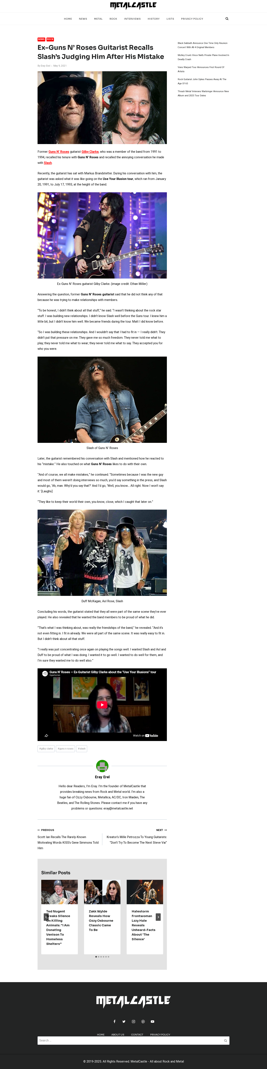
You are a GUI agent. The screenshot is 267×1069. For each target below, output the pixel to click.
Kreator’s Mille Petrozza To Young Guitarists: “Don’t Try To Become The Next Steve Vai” (137, 836)
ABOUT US (117, 1034)
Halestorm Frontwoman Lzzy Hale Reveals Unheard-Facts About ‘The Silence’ (143, 925)
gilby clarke (46, 749)
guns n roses (65, 749)
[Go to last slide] (46, 917)
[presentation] (59, 892)
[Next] (158, 917)
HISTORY (154, 18)
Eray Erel (45, 66)
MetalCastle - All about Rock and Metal (157, 1061)
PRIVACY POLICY (192, 18)
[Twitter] (124, 1021)
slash (81, 749)
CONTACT (137, 1034)
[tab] (96, 957)
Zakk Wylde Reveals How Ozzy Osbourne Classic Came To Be (101, 920)
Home (68, 18)
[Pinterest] (143, 1021)
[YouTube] (152, 1021)
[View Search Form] (227, 19)
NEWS (83, 18)
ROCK (113, 18)
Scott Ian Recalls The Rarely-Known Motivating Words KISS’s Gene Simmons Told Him (68, 839)
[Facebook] (114, 1021)
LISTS (170, 18)
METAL (98, 18)
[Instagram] (133, 1021)
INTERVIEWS (132, 18)
